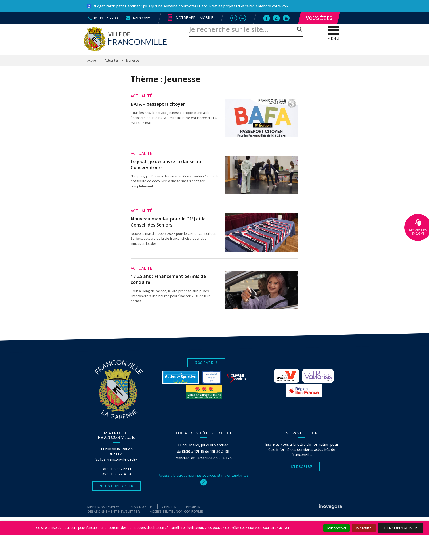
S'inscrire (302, 466)
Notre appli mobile (194, 17)
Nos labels (206, 363)
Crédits (169, 506)
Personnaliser (400, 527)
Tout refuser (363, 528)
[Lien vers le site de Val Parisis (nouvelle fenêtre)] (318, 376)
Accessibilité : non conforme (176, 511)
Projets (193, 506)
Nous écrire (141, 18)
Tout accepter (336, 528)
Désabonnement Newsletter (113, 511)
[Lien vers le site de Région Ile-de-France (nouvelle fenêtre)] (304, 390)
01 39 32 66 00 (120, 468)
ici (238, 6)
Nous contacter (116, 486)
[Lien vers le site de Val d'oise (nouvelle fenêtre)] (286, 376)
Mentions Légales (103, 506)
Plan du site (141, 506)
